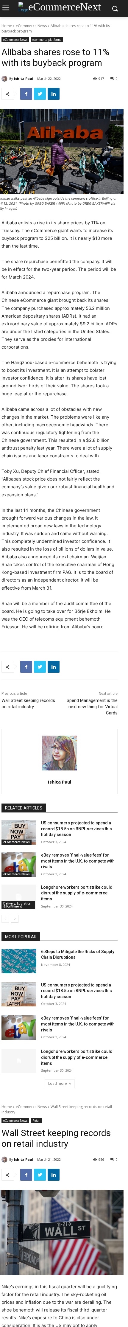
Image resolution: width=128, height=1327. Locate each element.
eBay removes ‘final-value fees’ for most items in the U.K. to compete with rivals (78, 861)
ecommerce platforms (46, 40)
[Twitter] (40, 94)
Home (6, 25)
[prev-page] (5, 919)
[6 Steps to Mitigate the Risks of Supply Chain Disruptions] (18, 961)
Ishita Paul (23, 78)
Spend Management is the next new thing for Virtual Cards (92, 707)
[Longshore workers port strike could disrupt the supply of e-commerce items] (18, 897)
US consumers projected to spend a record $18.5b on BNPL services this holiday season (76, 829)
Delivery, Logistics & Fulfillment (17, 904)
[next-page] (14, 919)
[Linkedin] (54, 94)
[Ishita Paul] (5, 79)
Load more (57, 1083)
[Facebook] (26, 94)
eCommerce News (31, 25)
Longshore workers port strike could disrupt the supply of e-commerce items (77, 893)
